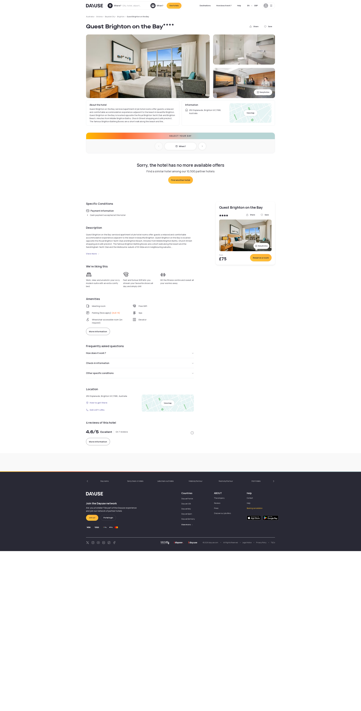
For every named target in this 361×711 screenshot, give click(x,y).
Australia (90, 16)
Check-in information (97, 363)
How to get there (98, 402)
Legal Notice (247, 542)
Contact (250, 498)
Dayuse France (187, 498)
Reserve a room (261, 257)
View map (250, 113)
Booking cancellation (255, 508)
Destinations (205, 5)
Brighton (120, 16)
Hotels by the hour (195, 481)
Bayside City (110, 16)
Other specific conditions (100, 373)
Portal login (108, 517)
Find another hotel (180, 180)
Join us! (92, 517)
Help (239, 5)
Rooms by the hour (226, 481)
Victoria (99, 16)
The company (219, 498)
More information (98, 331)
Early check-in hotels (135, 481)
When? (182, 146)
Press (216, 508)
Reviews (217, 503)
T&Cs (273, 542)
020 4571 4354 (97, 410)
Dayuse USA (186, 503)
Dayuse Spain (186, 514)
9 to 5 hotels (255, 481)
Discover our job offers (222, 513)
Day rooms (104, 481)
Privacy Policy (261, 542)
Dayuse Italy (186, 509)
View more (91, 253)
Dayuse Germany (188, 519)
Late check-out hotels (165, 481)
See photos (264, 92)
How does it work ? (224, 5)
